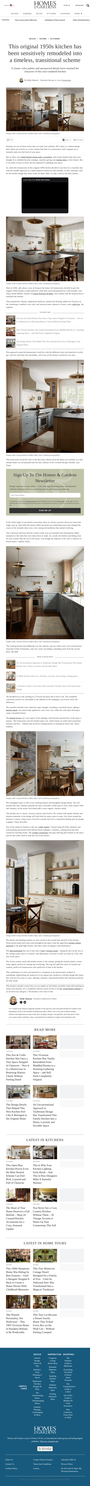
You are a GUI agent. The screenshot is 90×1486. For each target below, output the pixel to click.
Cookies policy (11, 1468)
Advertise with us (68, 1460)
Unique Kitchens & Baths (43, 294)
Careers (36, 1468)
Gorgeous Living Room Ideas (52, 1360)
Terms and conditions (42, 1464)
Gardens (27, 14)
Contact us (9, 1464)
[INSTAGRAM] (21, 1002)
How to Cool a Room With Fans (26, 20)
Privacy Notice (60, 501)
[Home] (8, 14)
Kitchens (51, 14)
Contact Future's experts (43, 1460)
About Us (9, 1460)
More (78, 14)
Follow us (68, 140)
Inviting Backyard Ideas (52, 1396)
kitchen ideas (61, 160)
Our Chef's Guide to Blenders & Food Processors (68, 1400)
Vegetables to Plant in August (55, 20)
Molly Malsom (33, 80)
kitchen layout (15, 718)
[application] (45, 195)
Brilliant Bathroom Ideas (53, 1387)
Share (11, 140)
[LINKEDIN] (25, 1002)
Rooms (43, 39)
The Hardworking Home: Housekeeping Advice (38, 1398)
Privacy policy (67, 1464)
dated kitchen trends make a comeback (36, 157)
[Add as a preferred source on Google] (45, 1448)
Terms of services (31, 501)
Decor (39, 14)
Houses (15, 14)
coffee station (43, 827)
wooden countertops (40, 833)
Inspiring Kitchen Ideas (52, 1378)
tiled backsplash (16, 951)
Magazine (80, 5)
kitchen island (11, 710)
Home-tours (66, 80)
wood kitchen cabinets (72, 989)
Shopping (65, 14)
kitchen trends (52, 951)
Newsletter (79, 140)
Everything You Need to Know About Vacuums (68, 1375)
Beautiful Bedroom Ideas (52, 1369)
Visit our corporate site (49, 1441)
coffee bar (76, 304)
